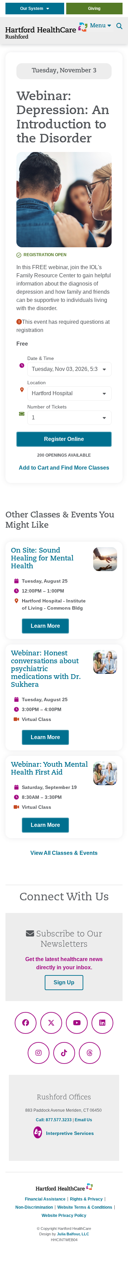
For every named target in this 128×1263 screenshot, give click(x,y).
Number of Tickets (47, 407)
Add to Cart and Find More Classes (64, 468)
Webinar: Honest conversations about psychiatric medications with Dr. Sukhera (46, 669)
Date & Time (40, 358)
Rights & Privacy (86, 1199)
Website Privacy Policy (64, 1215)
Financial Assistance (45, 1199)
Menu (99, 26)
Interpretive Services (70, 1133)
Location (36, 382)
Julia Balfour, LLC (73, 1234)
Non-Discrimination (34, 1207)
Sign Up (64, 982)
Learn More (45, 626)
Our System (33, 8)
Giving (94, 8)
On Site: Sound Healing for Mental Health (42, 558)
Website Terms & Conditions (84, 1207)
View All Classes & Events (64, 853)
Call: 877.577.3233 (54, 1120)
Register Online (64, 439)
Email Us (83, 1120)
